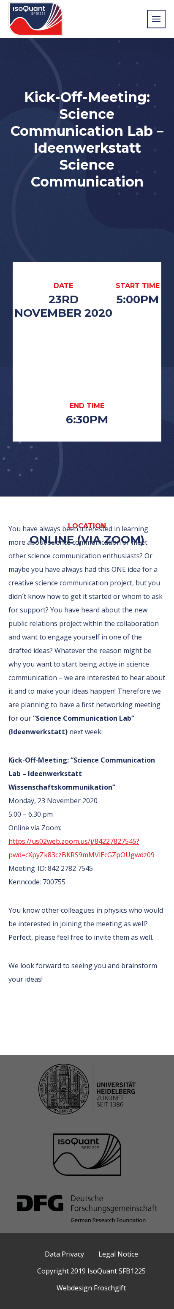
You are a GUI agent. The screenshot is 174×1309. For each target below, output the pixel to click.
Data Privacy (64, 1254)
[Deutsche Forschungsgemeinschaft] (87, 1209)
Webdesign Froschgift (91, 1288)
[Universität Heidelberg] (87, 1090)
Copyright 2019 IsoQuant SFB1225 (91, 1271)
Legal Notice (118, 1254)
